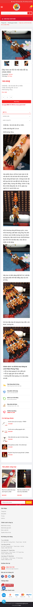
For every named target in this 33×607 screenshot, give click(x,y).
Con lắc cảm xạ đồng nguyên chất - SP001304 (16, 429)
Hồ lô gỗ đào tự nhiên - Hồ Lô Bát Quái (17, 444)
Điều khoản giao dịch (6, 527)
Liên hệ (3, 518)
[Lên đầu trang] (28, 597)
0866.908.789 (8, 553)
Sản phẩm (3, 513)
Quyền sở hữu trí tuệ (6, 532)
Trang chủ (3, 511)
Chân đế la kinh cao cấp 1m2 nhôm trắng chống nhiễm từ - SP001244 (18, 437)
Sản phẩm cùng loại (9, 467)
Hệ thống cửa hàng (28, 1)
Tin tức (3, 516)
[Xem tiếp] (4, 92)
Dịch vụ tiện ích (4, 530)
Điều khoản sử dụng (6, 525)
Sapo (19, 605)
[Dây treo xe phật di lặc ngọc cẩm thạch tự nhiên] (9, 478)
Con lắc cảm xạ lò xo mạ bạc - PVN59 (17, 421)
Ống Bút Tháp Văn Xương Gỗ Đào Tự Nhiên (18, 452)
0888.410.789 (10, 104)
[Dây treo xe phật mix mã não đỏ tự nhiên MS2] (24, 478)
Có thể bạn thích (8, 418)
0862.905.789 (8, 548)
